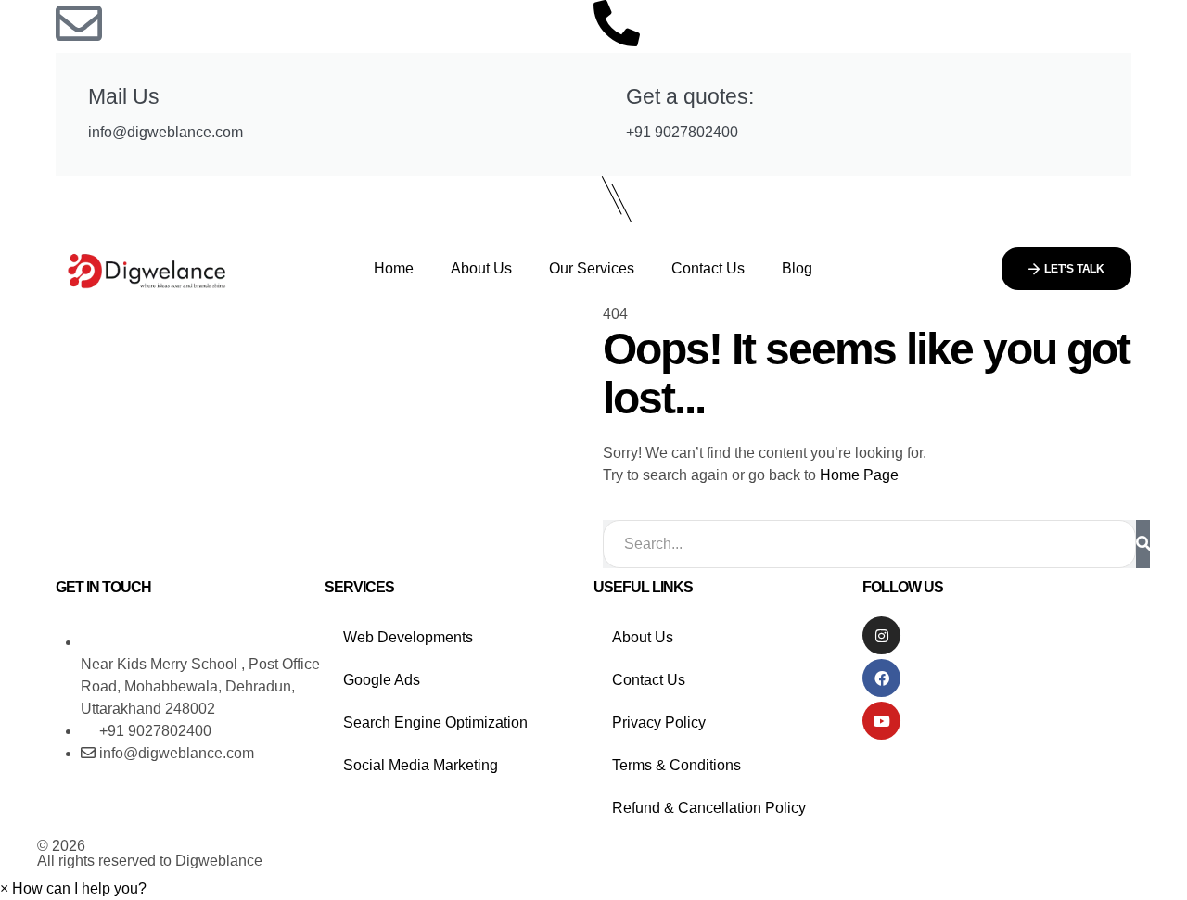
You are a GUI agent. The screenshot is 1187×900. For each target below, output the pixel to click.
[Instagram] (881, 635)
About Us (481, 268)
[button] (73, 888)
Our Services (591, 268)
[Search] (1143, 544)
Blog (797, 268)
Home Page (859, 475)
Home (394, 268)
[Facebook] (881, 678)
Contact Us (708, 268)
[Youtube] (881, 721)
